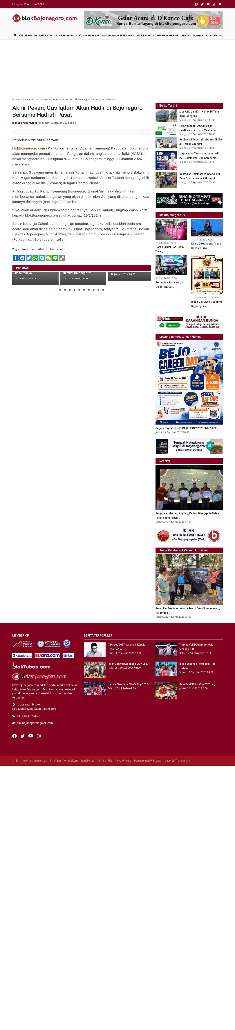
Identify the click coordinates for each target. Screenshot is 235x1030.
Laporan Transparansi (177, 760)
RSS (16, 760)
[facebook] (196, 4)
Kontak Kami (71, 760)
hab (42, 249)
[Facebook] (14, 735)
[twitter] (202, 4)
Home (15, 99)
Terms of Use (105, 760)
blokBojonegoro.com (24, 122)
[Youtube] (31, 735)
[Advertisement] (117, 67)
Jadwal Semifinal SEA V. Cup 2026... (129, 684)
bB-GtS (186, 35)
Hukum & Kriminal (87, 35)
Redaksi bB (87, 760)
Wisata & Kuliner (168, 35)
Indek (213, 35)
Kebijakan (66, 35)
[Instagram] (39, 735)
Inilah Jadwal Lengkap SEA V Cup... (128, 663)
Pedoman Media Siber (34, 760)
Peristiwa (25, 35)
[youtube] (208, 4)
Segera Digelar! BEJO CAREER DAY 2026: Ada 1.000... (187, 428)
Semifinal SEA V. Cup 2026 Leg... (198, 684)
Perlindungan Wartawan (148, 760)
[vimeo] (220, 4)
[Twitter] (23, 735)
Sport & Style (145, 35)
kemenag (57, 249)
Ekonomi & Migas (45, 35)
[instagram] (214, 4)
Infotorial (200, 35)
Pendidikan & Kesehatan (118, 35)
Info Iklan (55, 760)
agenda (29, 249)
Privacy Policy (123, 760)
